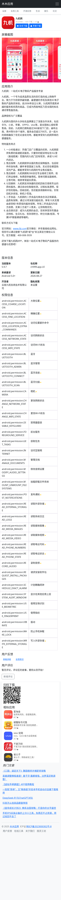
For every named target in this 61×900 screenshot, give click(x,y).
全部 (4, 11)
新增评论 (8, 676)
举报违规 (7, 659)
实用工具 (15, 11)
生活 (38, 11)
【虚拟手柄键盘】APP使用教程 (18, 784)
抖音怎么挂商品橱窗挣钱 (15, 802)
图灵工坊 (41, 831)
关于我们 (30, 831)
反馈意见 (20, 659)
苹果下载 (36, 25)
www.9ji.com (20, 228)
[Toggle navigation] (57, 4)
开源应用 (27, 11)
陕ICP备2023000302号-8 (38, 826)
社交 (55, 11)
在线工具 (18, 831)
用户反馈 (7, 831)
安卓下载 (23, 25)
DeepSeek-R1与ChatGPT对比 (18, 797)
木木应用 (7, 4)
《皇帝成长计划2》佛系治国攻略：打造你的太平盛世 (29, 808)
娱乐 (46, 11)
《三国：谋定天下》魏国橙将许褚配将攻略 (24, 770)
